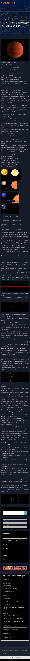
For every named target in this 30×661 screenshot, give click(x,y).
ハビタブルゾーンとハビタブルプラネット (14, 601)
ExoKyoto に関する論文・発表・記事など (14, 618)
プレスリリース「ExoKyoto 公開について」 (15, 621)
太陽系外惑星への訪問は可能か (10, 629)
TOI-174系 (5, 548)
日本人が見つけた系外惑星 (10, 588)
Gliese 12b (5, 537)
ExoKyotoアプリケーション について (13, 615)
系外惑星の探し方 (8, 598)
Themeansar (4, 653)
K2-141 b (5, 552)
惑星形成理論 (7, 604)
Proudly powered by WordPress (8, 650)
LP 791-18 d (5, 556)
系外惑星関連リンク (8, 633)
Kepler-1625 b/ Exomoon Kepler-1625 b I (13, 540)
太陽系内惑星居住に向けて (9, 626)
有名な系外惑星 (7, 585)
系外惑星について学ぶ (8, 596)
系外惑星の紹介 (6, 583)
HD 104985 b (6, 559)
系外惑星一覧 (6, 579)
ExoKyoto (5, 613)
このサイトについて (8, 637)
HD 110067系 (6, 544)
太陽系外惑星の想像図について (11, 591)
